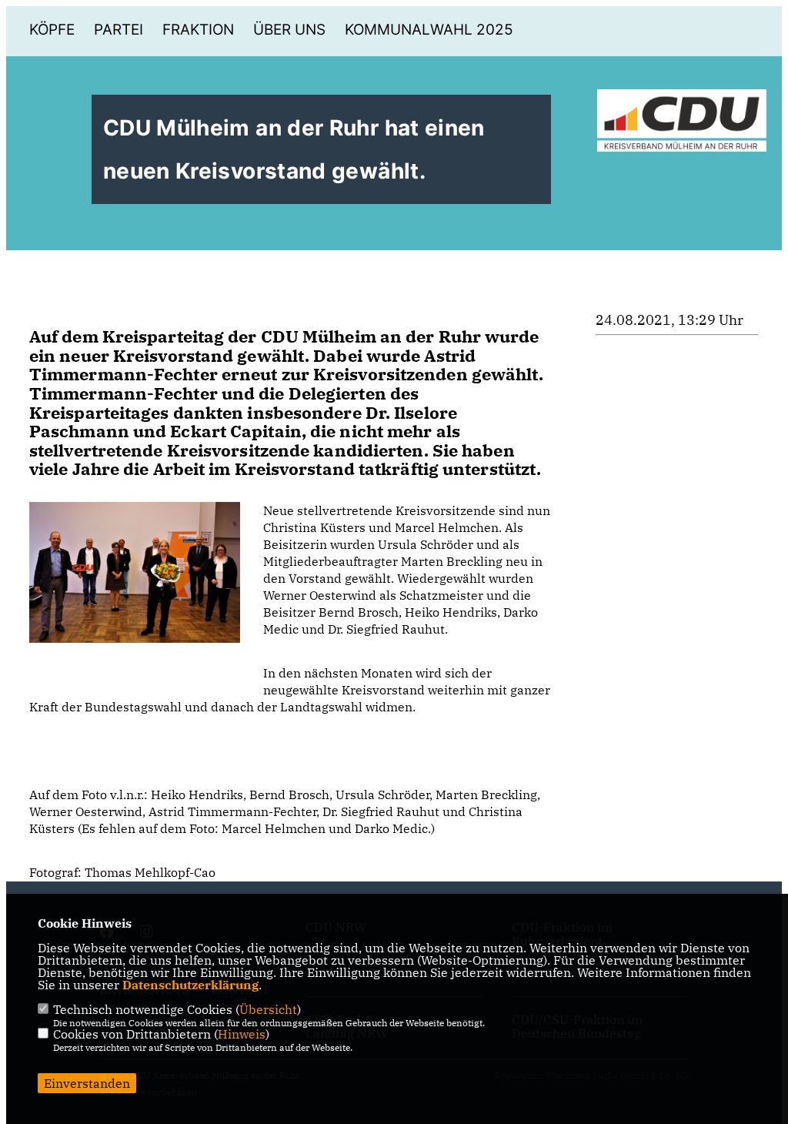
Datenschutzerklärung (190, 984)
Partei (118, 29)
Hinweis (241, 1034)
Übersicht (268, 1009)
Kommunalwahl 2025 (429, 29)
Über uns (289, 29)
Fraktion (198, 29)
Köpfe (52, 29)
